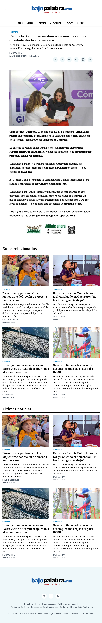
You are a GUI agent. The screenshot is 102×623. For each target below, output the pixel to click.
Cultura (69, 23)
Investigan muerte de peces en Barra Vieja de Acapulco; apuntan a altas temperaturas (25, 368)
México (30, 23)
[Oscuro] (3, 10)
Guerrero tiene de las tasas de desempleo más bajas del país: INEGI (73, 368)
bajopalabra (15, 53)
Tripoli (91, 614)
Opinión (80, 23)
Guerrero (41, 23)
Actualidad (55, 23)
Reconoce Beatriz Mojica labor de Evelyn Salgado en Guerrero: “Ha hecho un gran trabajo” (75, 296)
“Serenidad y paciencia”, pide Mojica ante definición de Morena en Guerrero (24, 296)
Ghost (84, 614)
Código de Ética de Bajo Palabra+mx (76, 607)
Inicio (20, 23)
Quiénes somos (49, 604)
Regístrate (28, 604)
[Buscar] (6, 10)
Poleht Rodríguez (10, 320)
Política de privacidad (68, 604)
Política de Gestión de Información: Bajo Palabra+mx (34, 607)
